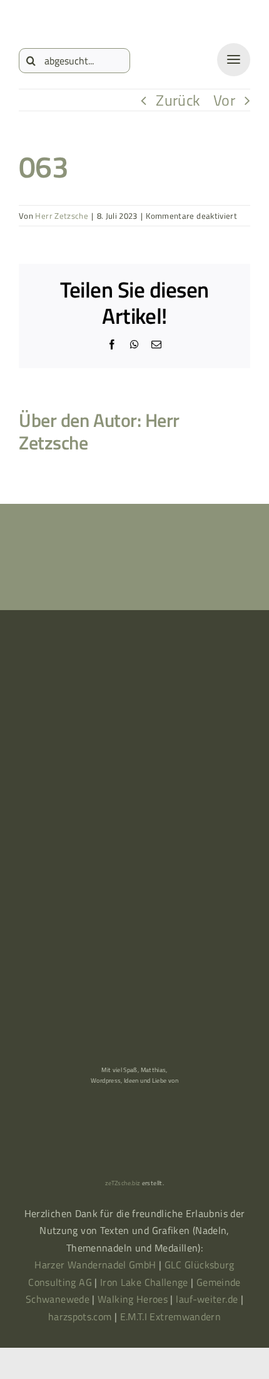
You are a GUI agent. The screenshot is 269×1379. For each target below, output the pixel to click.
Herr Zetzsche (61, 215)
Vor (224, 100)
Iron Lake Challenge (144, 1282)
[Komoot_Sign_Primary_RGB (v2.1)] (52, 716)
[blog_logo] (69, 20)
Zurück (178, 100)
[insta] (204, 716)
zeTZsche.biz (122, 1183)
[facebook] (128, 716)
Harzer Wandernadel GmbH (96, 1264)
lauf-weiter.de (207, 1298)
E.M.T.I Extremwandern (170, 1316)
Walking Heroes (133, 1298)
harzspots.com (80, 1316)
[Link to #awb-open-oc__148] (233, 59)
